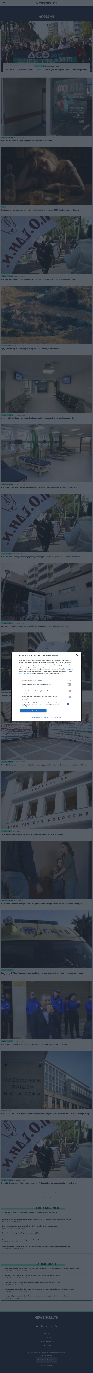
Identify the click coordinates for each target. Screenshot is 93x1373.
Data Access (46, 717)
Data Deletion (36, 717)
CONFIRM (33, 710)
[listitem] (46, 681)
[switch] (69, 684)
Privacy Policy (57, 717)
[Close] (78, 656)
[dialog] (46, 686)
